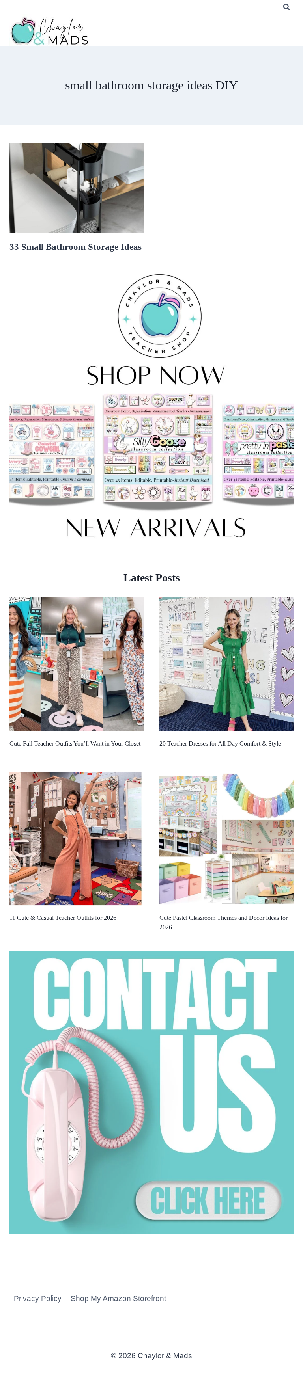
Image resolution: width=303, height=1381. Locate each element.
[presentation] (76, 188)
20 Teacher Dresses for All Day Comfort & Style (220, 743)
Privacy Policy (38, 1298)
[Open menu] (286, 30)
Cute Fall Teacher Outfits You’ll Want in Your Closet (74, 743)
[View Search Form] (286, 7)
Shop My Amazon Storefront (118, 1298)
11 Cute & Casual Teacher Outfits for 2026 (62, 917)
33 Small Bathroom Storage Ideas (75, 247)
